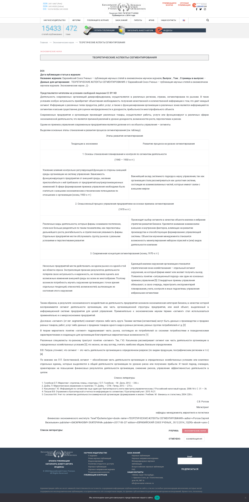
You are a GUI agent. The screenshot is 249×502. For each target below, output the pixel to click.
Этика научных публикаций (99, 458)
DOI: (45, 9)
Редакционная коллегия (98, 472)
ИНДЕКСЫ (167, 30)
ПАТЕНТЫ (138, 20)
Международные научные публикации (143, 462)
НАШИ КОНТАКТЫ (168, 20)
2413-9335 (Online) (56, 6)
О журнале (92, 456)
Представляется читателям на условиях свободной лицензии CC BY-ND (78, 93)
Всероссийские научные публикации (148, 467)
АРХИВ (151, 20)
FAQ (133, 469)
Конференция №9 (194, 439)
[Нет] (245, 497)
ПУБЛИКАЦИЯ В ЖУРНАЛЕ (98, 20)
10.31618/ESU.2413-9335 (58, 9)
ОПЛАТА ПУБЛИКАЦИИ (104, 30)
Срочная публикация (184, 4)
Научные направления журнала (101, 469)
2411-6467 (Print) (55, 4)
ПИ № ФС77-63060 (130, 13)
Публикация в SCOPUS (169, 4)
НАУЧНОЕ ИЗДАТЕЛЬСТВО (55, 20)
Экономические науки (51, 52)
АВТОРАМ (76, 20)
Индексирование (95, 461)
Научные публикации (97, 467)
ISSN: (45, 3)
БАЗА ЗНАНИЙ (121, 20)
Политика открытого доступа (101, 464)
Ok (157, 497)
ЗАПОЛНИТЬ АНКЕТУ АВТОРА (140, 30)
